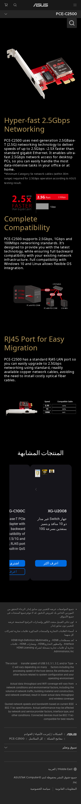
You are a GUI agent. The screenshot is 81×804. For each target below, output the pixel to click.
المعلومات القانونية (66, 789)
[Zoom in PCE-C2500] (40, 71)
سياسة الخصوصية (40, 789)
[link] (40, 5)
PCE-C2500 (66, 14)
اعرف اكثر (51, 563)
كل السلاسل (36, 738)
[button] (75, 5)
